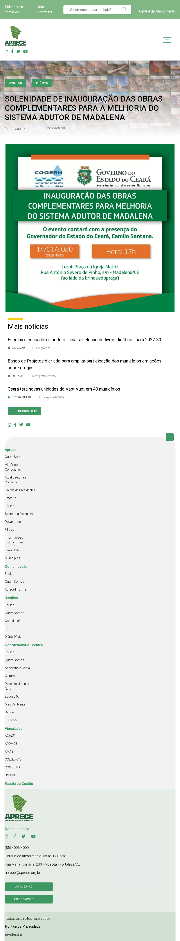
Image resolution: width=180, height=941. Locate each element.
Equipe (9, 506)
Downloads (13, 521)
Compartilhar (55, 128)
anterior (15, 82)
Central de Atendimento (157, 11)
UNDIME (10, 775)
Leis (7, 628)
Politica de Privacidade (23, 926)
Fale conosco (23, 899)
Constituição (14, 621)
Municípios (12, 558)
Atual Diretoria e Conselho (15, 480)
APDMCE (11, 743)
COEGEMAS (13, 759)
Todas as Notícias (24, 411)
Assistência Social (18, 668)
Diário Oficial (13, 636)
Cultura (10, 676)
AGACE (10, 735)
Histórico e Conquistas (13, 467)
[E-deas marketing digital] (14, 934)
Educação (12, 696)
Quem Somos (14, 457)
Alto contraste (45, 9)
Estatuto (10, 498)
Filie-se (9, 529)
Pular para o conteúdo (14, 9)
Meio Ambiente (15, 704)
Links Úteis (12, 550)
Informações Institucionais (14, 540)
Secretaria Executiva (19, 514)
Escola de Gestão (19, 784)
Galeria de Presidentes (20, 490)
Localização (23, 886)
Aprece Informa (15, 589)
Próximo (42, 82)
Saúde (9, 712)
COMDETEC (13, 767)
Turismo (11, 720)
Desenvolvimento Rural (17, 686)
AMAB (9, 751)
